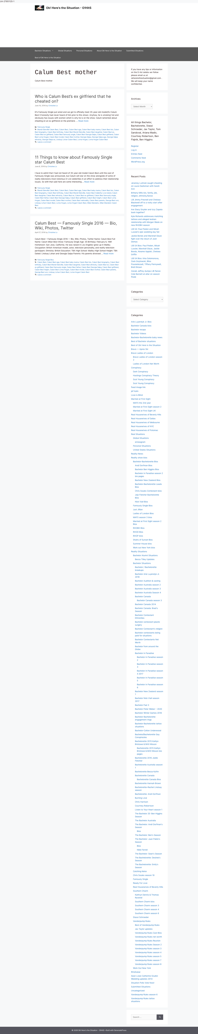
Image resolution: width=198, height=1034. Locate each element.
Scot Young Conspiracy (143, 379)
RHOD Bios (138, 532)
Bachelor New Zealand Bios (147, 480)
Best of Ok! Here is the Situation (48, 57)
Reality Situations (139, 551)
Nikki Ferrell (142, 850)
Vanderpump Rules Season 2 (148, 944)
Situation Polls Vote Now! (142, 983)
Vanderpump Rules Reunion (147, 941)
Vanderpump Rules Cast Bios (148, 933)
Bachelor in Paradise (144, 653)
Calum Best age (75, 129)
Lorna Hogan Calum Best (98, 139)
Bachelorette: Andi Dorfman (148, 794)
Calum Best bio (107, 129)
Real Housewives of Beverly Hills (146, 414)
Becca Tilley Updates (144, 559)
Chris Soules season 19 (143, 875)
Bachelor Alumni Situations (145, 555)
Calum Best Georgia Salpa (86, 134)
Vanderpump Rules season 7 (148, 960)
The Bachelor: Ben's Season (148, 835)
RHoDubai (135, 972)
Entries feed (136, 154)
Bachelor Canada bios (141, 326)
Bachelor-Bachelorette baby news (146, 337)
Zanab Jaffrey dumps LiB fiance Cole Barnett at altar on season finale (146, 274)
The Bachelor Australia (145, 820)
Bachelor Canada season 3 (149, 600)
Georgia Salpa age (99, 137)
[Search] (160, 1017)
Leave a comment (44, 142)
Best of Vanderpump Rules (147, 925)
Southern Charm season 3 (147, 905)
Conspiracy (136, 368)
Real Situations (138, 434)
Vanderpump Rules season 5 (148, 956)
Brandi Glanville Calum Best (47, 129)
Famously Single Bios (45, 260)
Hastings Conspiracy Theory (146, 375)
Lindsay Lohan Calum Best (66, 139)
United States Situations (144, 450)
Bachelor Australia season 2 (148, 585)
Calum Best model (57, 137)
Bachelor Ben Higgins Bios (147, 469)
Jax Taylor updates (144, 929)
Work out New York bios (144, 547)
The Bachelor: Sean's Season (148, 854)
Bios (139, 831)
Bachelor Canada (143, 596)
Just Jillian (138, 509)
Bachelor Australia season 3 (148, 589)
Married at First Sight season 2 (147, 407)
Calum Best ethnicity (54, 195)
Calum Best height (94, 198)
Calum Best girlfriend (105, 134)
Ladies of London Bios (143, 513)
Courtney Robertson (144, 806)
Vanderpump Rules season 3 (148, 948)
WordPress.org (138, 162)
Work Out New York (142, 968)
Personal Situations (84, 51)
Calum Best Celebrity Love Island (98, 193)
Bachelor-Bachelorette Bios (145, 461)
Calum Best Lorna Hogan (59, 270)
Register (135, 146)
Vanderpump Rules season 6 (144, 994)
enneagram (140, 442)
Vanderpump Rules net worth (148, 937)
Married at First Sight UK (144, 411)
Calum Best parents (97, 200)
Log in (134, 150)
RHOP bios (138, 536)
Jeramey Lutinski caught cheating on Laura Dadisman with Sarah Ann (146, 186)
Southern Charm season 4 (147, 909)
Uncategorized (138, 990)
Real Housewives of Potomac (144, 430)
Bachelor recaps (138, 329)
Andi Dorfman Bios (143, 465)
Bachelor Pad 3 (142, 705)
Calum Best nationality (80, 200)
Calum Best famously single (64, 134)
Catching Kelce (140, 871)
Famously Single (43, 127)
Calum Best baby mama (91, 129)
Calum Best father (42, 198)
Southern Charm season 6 (147, 913)
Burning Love (141, 798)
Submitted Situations (134, 51)
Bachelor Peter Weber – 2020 (148, 709)
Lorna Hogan (83, 139)
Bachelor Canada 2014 (145, 604)
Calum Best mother (72, 137)
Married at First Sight (140, 399)
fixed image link (138, 387)
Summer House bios (142, 544)
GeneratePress (120, 1030)
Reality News (137, 454)
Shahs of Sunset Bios (143, 540)
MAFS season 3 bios (142, 517)
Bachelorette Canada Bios (149, 779)
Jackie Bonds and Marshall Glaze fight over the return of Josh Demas (146, 239)
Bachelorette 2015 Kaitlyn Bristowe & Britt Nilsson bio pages (149, 751)
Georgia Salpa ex (48, 139)
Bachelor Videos (138, 333)
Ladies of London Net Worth (146, 364)
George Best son (112, 200)
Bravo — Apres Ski (139, 349)
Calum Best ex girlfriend (44, 134)
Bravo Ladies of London (142, 353)
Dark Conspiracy (140, 371)
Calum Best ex (108, 132)
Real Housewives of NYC (142, 426)
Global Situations (65, 51)
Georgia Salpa (85, 137)
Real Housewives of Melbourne (145, 422)
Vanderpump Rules (141, 921)
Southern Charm (140, 891)
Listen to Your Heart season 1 (148, 810)
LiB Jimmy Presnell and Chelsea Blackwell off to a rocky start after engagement (146, 203)
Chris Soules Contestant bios (148, 491)
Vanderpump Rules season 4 (148, 952)
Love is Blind (137, 395)
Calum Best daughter (94, 132)
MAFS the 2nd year (142, 403)
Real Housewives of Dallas (143, 418)
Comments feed (138, 158)
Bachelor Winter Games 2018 (148, 713)
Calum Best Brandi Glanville (74, 132)
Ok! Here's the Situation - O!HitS (68, 8)
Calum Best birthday (55, 132)
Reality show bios (139, 457)
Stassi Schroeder (141, 917)
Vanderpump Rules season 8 (148, 964)
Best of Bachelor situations (143, 341)
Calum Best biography (100, 262)
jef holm (134, 391)
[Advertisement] (99, 30)
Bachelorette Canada (144, 775)
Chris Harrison (141, 802)
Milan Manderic (93, 203)
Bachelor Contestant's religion (148, 629)
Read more (83, 121)
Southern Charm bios (144, 901)
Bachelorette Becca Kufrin (147, 771)
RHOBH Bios (138, 528)
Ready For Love (140, 883)
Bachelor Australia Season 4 (148, 592)
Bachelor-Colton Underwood (148, 730)
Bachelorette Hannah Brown (148, 783)
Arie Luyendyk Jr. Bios (141, 322)
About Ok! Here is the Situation (109, 51)
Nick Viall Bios (141, 502)
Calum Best (63, 129)
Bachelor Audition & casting (147, 581)
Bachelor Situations (43, 51)
